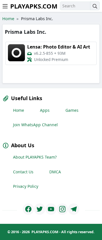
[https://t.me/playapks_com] (73, 209)
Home (8, 18)
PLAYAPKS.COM (34, 6)
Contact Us (23, 171)
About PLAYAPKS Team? (35, 157)
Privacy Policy (25, 186)
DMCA (55, 171)
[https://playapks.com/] (28, 209)
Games (71, 110)
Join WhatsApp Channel (35, 124)
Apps (45, 110)
